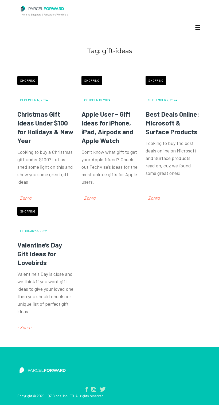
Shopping (27, 80)
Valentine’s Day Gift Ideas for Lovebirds (39, 253)
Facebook (86, 389)
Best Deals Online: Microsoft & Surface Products (172, 123)
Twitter (102, 389)
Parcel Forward (92, 9)
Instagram (93, 389)
